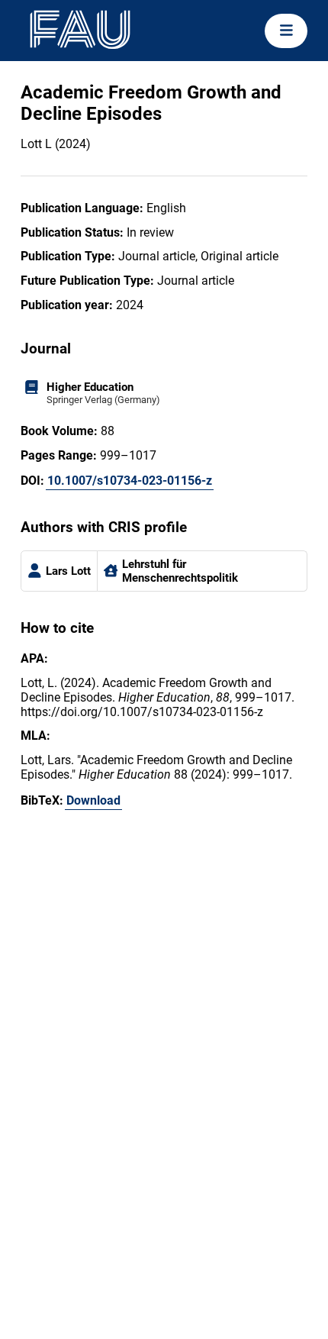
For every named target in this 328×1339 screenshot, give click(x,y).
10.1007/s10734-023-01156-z (129, 480)
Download (93, 800)
